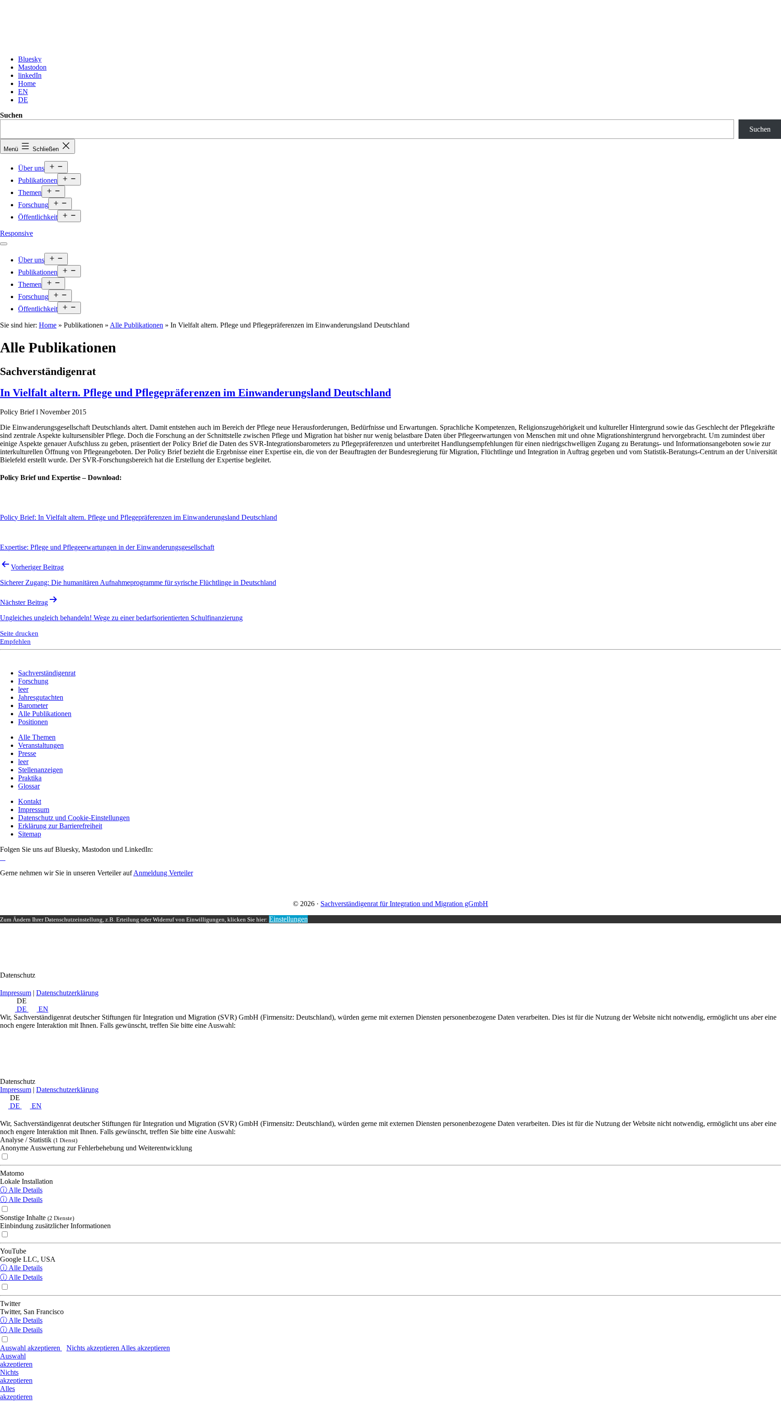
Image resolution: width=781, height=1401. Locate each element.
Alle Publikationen (136, 325)
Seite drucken (19, 633)
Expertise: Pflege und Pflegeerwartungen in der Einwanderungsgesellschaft (107, 547)
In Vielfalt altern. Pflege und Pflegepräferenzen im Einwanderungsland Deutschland (195, 393)
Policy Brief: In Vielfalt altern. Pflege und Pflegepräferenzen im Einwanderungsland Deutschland (138, 517)
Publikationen (37, 180)
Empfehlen (15, 641)
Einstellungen (288, 919)
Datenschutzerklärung (67, 993)
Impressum (15, 993)
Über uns (31, 168)
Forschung (33, 205)
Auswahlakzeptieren (16, 1360)
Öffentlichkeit (37, 217)
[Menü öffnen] (3, 243)
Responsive (16, 233)
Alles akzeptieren (145, 1348)
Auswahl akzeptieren (31, 1348)
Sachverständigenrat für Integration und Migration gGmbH (404, 903)
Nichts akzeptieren (93, 1348)
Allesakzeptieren (16, 1393)
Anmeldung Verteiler (163, 873)
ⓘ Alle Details (21, 1190)
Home (47, 325)
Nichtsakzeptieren (16, 1376)
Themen (30, 192)
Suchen (11, 115)
